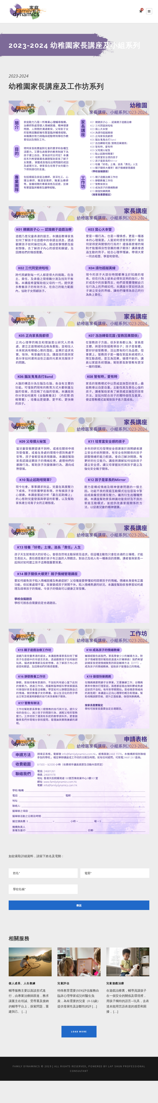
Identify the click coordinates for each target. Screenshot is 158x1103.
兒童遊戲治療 (115, 983)
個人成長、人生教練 (22, 983)
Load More (79, 1031)
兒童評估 (63, 983)
